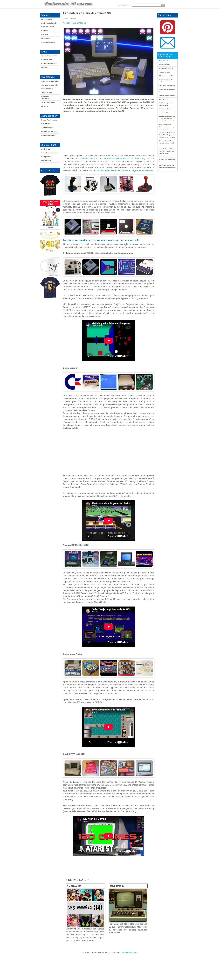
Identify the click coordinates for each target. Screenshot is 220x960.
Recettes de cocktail (48, 135)
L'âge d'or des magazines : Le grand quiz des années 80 (167, 159)
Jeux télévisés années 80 (167, 95)
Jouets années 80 (164, 72)
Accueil (66, 23)
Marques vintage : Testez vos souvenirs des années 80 (167, 143)
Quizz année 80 (163, 99)
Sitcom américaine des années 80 (166, 81)
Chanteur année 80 (164, 109)
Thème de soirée (47, 93)
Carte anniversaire (48, 42)
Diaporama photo (47, 27)
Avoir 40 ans (46, 149)
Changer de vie (46, 157)
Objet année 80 (117, 885)
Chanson (44, 31)
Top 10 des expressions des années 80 (166, 104)
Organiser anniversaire (49, 81)
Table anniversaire (48, 102)
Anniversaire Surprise (49, 23)
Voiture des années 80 (166, 76)
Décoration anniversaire (46, 97)
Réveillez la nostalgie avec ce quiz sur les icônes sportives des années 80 (167, 119)
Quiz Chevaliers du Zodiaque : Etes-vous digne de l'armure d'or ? (167, 127)
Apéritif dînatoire (47, 128)
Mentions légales (130, 952)
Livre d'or (44, 106)
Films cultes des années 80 (167, 85)
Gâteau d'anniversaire (49, 131)
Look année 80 (163, 112)
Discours (44, 34)
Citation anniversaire (49, 63)
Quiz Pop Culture (47, 89)
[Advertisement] (109, 133)
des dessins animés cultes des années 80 (123, 158)
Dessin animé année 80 (166, 68)
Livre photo (45, 38)
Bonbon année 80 (164, 64)
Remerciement (46, 60)
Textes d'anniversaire (49, 56)
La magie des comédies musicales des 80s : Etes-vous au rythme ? (167, 151)
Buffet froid (45, 124)
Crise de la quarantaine (49, 153)
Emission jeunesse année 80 (167, 90)
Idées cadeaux (46, 19)
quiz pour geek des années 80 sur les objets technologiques (124, 170)
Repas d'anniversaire (49, 120)
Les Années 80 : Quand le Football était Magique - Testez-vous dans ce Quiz (167, 135)
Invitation (44, 67)
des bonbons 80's (86, 158)
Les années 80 (46, 160)
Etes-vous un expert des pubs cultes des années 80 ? (167, 167)
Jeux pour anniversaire (49, 85)
